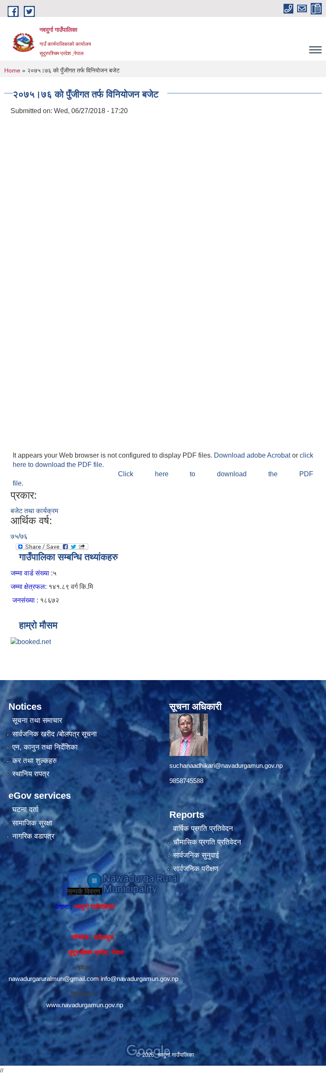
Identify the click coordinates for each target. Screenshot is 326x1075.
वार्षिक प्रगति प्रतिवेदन (203, 829)
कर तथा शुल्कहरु (34, 761)
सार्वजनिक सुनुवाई (196, 855)
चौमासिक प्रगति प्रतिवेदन (207, 842)
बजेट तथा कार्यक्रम (34, 510)
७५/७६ (19, 536)
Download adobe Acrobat (253, 455)
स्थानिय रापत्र (30, 774)
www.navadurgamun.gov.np (84, 1004)
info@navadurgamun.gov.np (139, 978)
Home (12, 70)
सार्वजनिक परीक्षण (195, 869)
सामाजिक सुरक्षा (32, 823)
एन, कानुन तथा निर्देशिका (45, 747)
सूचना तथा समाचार (37, 721)
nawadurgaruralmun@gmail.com (53, 978)
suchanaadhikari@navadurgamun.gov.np (226, 765)
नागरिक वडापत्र (33, 836)
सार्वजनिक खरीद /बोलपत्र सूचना (54, 734)
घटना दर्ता (25, 810)
